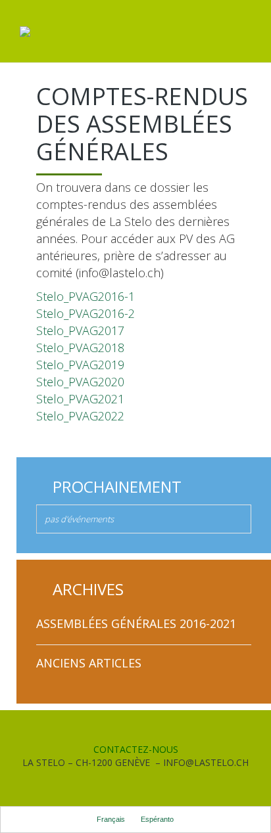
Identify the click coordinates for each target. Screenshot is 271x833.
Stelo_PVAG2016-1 (85, 296)
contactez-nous (135, 749)
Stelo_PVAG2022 (80, 416)
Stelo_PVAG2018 (80, 347)
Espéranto (157, 819)
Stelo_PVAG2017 (80, 330)
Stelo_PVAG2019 (80, 364)
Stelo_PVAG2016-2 (85, 313)
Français (111, 819)
